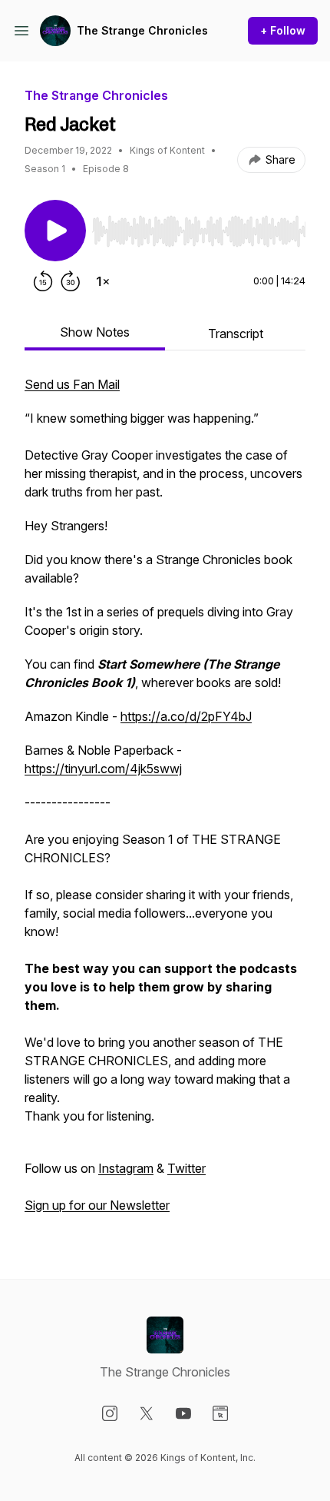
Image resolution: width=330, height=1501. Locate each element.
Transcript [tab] (235, 333)
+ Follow (282, 30)
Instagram (125, 1168)
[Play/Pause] (55, 230)
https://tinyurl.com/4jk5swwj (103, 768)
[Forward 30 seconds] (70, 281)
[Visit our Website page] (220, 1413)
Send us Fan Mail (72, 384)
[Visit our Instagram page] (109, 1413)
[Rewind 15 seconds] (43, 281)
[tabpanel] (165, 802)
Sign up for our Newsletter (97, 1205)
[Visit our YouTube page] (183, 1413)
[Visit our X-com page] (146, 1413)
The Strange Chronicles (142, 30)
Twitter (186, 1168)
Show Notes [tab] (95, 332)
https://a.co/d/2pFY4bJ (186, 716)
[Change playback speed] (102, 281)
